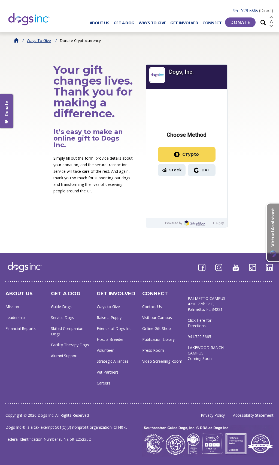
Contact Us (152, 306)
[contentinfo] (93, 144)
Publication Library (158, 339)
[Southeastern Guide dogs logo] (33, 19)
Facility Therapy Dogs (70, 344)
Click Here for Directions (199, 323)
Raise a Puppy (109, 317)
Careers (103, 383)
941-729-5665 (253, 10)
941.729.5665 (199, 336)
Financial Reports (20, 328)
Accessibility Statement (253, 415)
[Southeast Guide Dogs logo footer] (28, 267)
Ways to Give (152, 22)
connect (155, 294)
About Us (99, 22)
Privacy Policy (213, 415)
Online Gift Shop (156, 328)
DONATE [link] (240, 22)
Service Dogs (62, 317)
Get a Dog (124, 22)
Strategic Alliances (113, 361)
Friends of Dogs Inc (114, 328)
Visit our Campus (157, 317)
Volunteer (105, 350)
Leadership (15, 317)
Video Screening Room (162, 361)
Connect (212, 22)
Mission (12, 306)
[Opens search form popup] (263, 22)
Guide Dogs (61, 306)
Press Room (153, 350)
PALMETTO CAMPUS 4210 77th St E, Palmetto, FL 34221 (206, 304)
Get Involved (184, 22)
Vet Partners (108, 372)
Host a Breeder (110, 339)
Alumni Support (64, 355)
